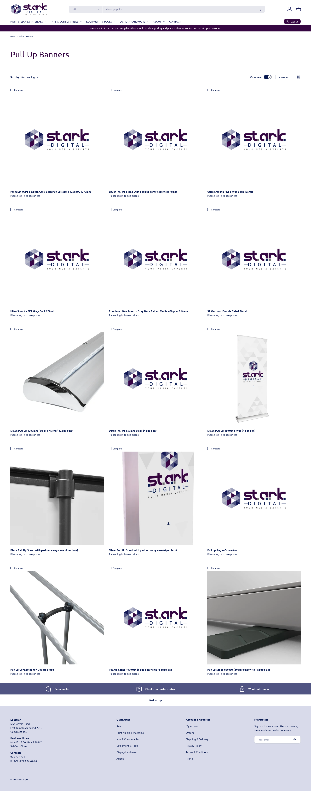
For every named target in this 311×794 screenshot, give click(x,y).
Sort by (14, 77)
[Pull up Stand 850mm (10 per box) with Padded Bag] (254, 617)
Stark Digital (22, 779)
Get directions (18, 731)
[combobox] (167, 9)
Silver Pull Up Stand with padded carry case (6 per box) (143, 191)
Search (120, 726)
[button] (298, 9)
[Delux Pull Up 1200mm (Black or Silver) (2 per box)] (57, 378)
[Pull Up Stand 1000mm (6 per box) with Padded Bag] (155, 617)
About (157, 21)
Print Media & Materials (26, 21)
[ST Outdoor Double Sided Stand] (254, 259)
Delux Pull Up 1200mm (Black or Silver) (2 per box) (41, 430)
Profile (190, 758)
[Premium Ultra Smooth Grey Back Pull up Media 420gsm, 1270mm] (57, 139)
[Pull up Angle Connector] (254, 498)
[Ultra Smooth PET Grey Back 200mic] (57, 259)
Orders (190, 732)
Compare (255, 77)
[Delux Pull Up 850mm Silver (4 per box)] (254, 378)
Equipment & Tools (99, 21)
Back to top (155, 700)
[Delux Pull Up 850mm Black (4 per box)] (155, 378)
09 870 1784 (17, 756)
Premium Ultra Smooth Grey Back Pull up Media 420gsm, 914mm (148, 311)
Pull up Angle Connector (222, 550)
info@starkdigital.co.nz (23, 760)
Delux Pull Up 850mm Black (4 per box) (133, 430)
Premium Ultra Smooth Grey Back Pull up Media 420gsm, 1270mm (50, 191)
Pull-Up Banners (26, 36)
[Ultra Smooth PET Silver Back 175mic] (254, 139)
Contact (175, 21)
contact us (191, 28)
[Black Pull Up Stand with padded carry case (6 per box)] (57, 498)
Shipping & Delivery (197, 739)
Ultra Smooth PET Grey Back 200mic (32, 311)
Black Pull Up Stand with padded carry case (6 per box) (44, 550)
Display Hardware (132, 21)
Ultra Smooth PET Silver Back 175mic (230, 191)
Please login (137, 28)
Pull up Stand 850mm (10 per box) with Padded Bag (239, 669)
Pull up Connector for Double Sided (32, 669)
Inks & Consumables (64, 21)
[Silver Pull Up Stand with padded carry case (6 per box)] (155, 139)
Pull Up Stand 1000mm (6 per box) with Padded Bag (140, 669)
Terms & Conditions (197, 752)
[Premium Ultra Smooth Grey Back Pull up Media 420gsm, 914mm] (155, 259)
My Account (192, 726)
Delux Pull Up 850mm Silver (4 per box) (231, 430)
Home (13, 36)
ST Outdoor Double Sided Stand (227, 311)
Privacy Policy (194, 745)
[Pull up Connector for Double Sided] (57, 617)
